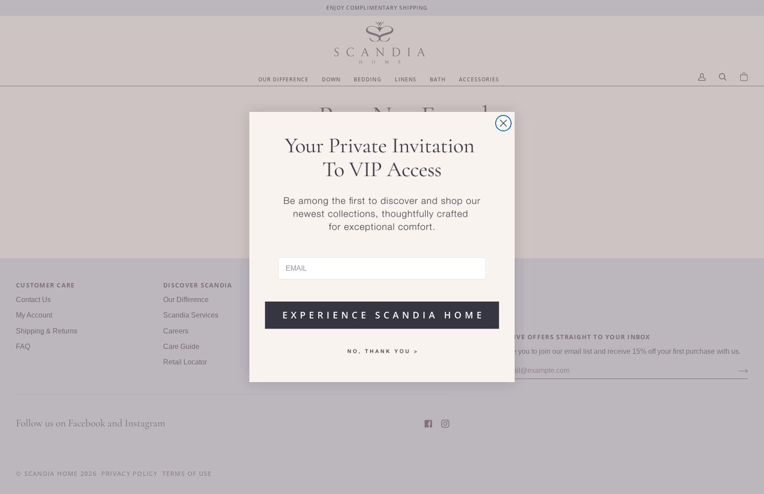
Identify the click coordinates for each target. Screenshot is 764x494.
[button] (382, 311)
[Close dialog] (503, 123)
